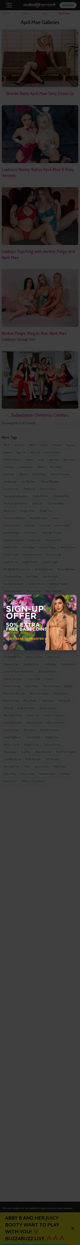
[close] (72, 599)
